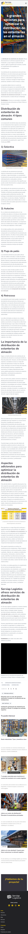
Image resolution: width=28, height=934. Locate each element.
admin (8, 41)
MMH (8, 142)
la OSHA (21, 571)
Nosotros (3, 912)
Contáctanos (4, 100)
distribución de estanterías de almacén (13, 682)
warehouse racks (15, 685)
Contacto (3, 922)
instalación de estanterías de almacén (10, 94)
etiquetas (16, 616)
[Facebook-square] (12, 905)
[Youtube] (19, 905)
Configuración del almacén (14, 45)
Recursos (3, 919)
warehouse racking (5, 685)
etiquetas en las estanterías (18, 531)
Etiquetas (3, 929)
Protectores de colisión (6, 932)
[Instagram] (15, 905)
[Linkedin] (9, 905)
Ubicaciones (3, 915)
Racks (2, 927)
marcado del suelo (5, 614)
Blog (2, 917)
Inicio (2, 910)
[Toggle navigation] (22, 3)
